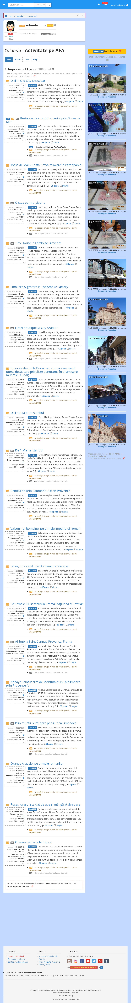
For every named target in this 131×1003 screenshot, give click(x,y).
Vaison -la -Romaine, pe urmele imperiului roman (45, 528)
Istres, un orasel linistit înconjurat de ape (39, 566)
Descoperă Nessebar (107, 97)
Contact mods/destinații (18, 962)
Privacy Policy (44, 964)
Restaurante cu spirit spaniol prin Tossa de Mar (43, 120)
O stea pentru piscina (30, 202)
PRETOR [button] (50, 25)
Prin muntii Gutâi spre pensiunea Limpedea (46, 723)
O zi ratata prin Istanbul (27, 413)
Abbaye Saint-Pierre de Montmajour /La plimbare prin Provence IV (43, 683)
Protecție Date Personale (49, 962)
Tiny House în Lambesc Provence (38, 243)
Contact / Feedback (16, 956)
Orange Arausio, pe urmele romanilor (37, 763)
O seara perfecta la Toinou (33, 842)
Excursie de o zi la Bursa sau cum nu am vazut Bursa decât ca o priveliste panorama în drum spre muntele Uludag (42, 371)
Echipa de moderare (16, 959)
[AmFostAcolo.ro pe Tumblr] (107, 960)
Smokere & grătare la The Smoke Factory (39, 287)
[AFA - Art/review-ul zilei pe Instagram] (70, 960)
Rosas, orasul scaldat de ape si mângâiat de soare (45, 804)
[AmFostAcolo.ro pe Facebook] (82, 960)
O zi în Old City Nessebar (27, 80)
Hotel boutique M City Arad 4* (36, 328)
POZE (98, 51)
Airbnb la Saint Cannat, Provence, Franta (43, 641)
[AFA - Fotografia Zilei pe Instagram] (76, 960)
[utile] (98, 4)
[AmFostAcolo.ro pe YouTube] (88, 960)
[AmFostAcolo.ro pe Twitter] (95, 960)
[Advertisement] (107, 29)
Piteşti (10, 36)
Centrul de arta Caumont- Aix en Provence (40, 491)
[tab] (9, 59)
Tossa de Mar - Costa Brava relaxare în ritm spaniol (46, 165)
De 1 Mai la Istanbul (29, 450)
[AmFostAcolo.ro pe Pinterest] (101, 960)
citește (80, 101)
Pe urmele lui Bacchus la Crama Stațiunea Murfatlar (46, 604)
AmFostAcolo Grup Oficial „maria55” (84, 967)
